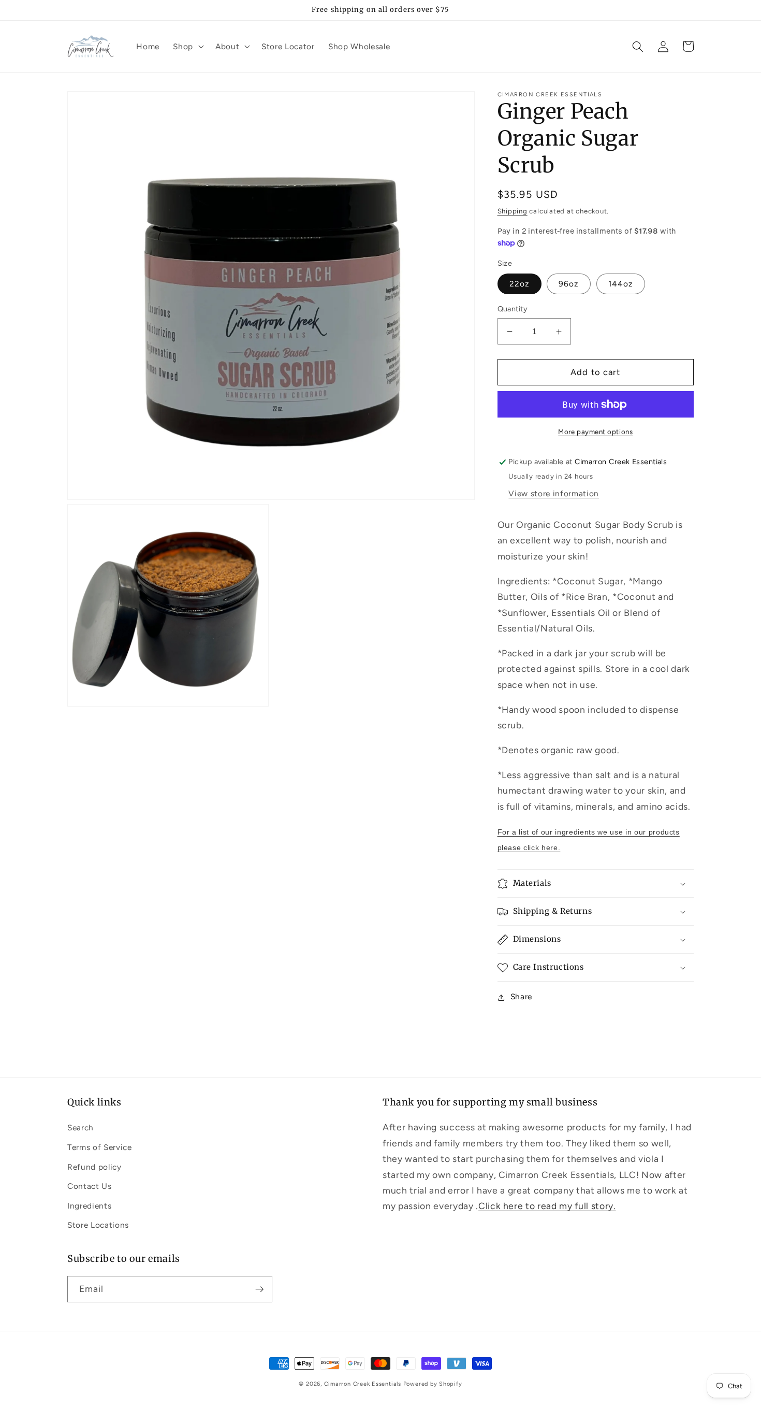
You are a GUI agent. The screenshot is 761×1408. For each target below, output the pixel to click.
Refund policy (94, 1167)
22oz (519, 284)
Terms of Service (99, 1147)
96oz (569, 284)
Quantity (512, 309)
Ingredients (89, 1206)
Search (80, 1127)
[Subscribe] (259, 1289)
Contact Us (89, 1186)
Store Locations (98, 1225)
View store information (553, 493)
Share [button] (521, 997)
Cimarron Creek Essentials (362, 1384)
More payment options (595, 431)
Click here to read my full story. (547, 1205)
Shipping (512, 211)
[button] (187, 47)
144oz (621, 284)
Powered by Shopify (432, 1384)
